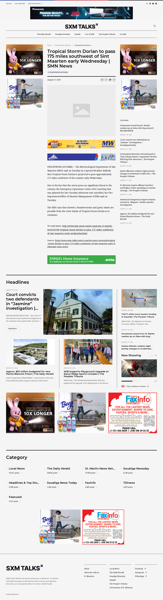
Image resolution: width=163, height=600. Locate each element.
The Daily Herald (44, 34)
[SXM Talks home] (81, 26)
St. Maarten (89, 576)
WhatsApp (139, 576)
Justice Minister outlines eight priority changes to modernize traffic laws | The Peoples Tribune (138, 174)
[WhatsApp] (156, 3)
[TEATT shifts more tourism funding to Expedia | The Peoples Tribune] (139, 298)
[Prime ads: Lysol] (24, 59)
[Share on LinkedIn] (114, 79)
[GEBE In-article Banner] (81, 157)
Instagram (139, 572)
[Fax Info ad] (132, 413)
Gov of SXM (89, 34)
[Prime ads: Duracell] (30, 413)
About (86, 568)
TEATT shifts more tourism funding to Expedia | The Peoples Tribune (138, 315)
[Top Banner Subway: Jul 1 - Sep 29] (81, 13)
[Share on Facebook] (106, 79)
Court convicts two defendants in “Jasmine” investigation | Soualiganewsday (135, 142)
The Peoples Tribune (107, 34)
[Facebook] (150, 3)
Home (49, 45)
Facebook (139, 568)
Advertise (9, 3)
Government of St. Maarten (121, 587)
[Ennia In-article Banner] (81, 259)
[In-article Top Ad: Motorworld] (81, 144)
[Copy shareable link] (102, 79)
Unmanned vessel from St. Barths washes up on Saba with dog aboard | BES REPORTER (137, 128)
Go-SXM (123, 34)
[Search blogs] (147, 3)
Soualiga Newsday (62, 34)
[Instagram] (153, 3)
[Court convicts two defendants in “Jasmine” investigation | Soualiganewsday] (77, 312)
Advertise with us (91, 572)
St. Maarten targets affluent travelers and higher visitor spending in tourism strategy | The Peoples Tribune (137, 188)
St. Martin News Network (63, 45)
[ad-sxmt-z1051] (24, 94)
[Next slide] (155, 355)
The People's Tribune (119, 584)
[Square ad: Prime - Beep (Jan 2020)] (81, 413)
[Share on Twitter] (110, 79)
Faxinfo (78, 34)
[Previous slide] (152, 355)
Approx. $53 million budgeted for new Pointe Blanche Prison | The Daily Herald (137, 216)
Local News (114, 568)
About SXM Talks (20, 3)
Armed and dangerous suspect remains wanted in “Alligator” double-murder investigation (137, 202)
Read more (13, 328)
